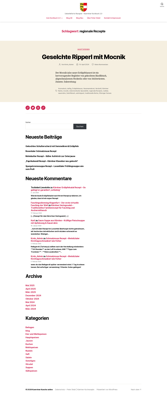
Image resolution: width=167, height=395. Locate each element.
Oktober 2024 (32, 299)
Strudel (29, 364)
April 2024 (31, 305)
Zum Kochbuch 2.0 (53, 18)
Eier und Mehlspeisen (36, 334)
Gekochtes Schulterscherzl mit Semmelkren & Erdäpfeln (52, 146)
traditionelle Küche (91, 93)
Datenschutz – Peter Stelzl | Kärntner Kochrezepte (74, 390)
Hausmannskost (89, 88)
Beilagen (30, 327)
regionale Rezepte (95, 91)
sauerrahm (62, 93)
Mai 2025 (30, 285)
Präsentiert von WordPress (107, 390)
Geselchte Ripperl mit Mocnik (83, 57)
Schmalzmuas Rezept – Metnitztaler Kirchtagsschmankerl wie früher (55, 239)
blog (28, 331)
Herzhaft (98, 88)
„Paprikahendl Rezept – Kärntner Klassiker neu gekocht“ (52, 161)
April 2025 (31, 289)
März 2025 (31, 292)
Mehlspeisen (32, 347)
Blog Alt (69, 18)
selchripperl (80, 93)
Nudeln (29, 351)
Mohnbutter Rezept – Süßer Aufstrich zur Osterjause (50, 156)
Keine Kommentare (101, 64)
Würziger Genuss (105, 93)
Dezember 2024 (33, 295)
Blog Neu (79, 18)
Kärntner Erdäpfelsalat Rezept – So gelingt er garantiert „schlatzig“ (58, 188)
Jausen (29, 341)
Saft (27, 354)
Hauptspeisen (84, 49)
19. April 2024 (84, 64)
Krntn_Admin (69, 64)
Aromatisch (62, 88)
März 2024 (31, 309)
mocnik (65, 91)
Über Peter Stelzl (93, 18)
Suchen (28, 122)
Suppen (29, 367)
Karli (33, 220)
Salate (29, 357)
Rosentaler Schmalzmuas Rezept (41, 151)
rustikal (105, 91)
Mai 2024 (30, 302)
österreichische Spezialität (78, 91)
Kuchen (29, 344)
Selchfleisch (70, 93)
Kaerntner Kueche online (42, 390)
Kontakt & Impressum (112, 18)
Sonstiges (30, 361)
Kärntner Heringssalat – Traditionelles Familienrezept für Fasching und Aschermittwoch (53, 208)
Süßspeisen (31, 371)
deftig (69, 88)
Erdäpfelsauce (77, 88)
